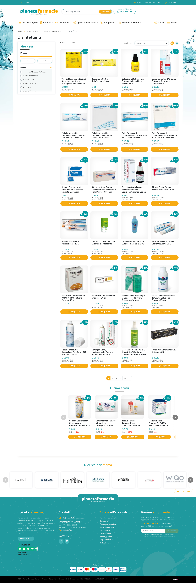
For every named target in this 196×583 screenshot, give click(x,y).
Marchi (160, 22)
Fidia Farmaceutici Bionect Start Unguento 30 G (164, 242)
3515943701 (124, 11)
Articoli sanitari (32, 31)
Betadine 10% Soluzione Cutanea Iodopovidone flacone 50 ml (133, 81)
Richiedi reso (105, 543)
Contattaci (171, 2)
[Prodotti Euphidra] (72, 480)
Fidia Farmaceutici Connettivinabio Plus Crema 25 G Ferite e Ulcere (134, 135)
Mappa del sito (106, 540)
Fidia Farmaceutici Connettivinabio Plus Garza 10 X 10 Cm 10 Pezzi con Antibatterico (164, 136)
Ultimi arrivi (105, 530)
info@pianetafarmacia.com (73, 518)
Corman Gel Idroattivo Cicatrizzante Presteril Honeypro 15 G (79, 424)
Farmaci (48, 22)
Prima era (64, 91)
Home (20, 31)
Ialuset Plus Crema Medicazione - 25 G (70, 242)
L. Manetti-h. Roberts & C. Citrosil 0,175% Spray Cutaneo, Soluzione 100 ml (134, 352)
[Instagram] (67, 541)
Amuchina (27, 87)
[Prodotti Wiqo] (175, 480)
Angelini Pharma (29, 91)
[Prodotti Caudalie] (21, 480)
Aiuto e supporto (107, 527)
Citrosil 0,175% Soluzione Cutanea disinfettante (103, 242)
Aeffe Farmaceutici (30, 76)
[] (51, 68)
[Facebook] (61, 541)
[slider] (21, 56)
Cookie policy (105, 533)
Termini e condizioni (108, 518)
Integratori (110, 22)
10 (125, 378)
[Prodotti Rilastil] (47, 480)
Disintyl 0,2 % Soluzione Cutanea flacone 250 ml (133, 242)
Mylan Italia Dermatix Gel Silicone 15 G (164, 351)
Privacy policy (106, 537)
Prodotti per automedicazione (53, 31)
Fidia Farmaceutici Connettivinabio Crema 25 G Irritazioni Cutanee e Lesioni (73, 136)
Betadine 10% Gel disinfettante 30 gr (100, 80)
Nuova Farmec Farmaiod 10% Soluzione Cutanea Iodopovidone (131, 424)
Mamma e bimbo (131, 22)
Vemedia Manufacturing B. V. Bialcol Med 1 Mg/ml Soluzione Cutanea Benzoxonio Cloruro (134, 299)
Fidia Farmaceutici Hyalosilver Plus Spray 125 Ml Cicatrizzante (73, 352)
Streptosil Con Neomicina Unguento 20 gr (103, 296)
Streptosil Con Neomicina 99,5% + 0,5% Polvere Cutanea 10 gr (73, 298)
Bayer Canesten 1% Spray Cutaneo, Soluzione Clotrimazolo (164, 81)
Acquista (74, 95)
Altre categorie (30, 22)
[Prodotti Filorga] (123, 480)
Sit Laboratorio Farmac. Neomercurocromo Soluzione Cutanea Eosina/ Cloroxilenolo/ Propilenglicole (134, 192)
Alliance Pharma (29, 83)
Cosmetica (65, 22)
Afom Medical (28, 79)
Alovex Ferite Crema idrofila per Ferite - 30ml (163, 188)
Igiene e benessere (87, 22)
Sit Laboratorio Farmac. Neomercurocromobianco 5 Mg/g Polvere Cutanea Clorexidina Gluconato (104, 191)
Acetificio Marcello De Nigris (34, 72)
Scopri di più (25, 539)
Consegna (104, 521)
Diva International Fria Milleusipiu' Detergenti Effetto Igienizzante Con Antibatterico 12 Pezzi (106, 425)
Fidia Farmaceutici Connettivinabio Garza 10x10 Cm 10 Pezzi (102, 135)
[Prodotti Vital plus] (149, 480)
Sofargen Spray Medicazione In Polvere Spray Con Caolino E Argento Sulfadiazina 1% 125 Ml (103, 354)
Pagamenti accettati (108, 524)
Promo (173, 22)
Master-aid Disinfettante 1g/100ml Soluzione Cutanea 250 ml (163, 298)
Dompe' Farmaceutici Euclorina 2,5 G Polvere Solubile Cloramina (72, 189)
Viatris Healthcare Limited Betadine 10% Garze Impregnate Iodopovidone (73, 81)
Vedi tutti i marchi (183, 491)
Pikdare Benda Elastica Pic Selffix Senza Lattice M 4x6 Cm (158, 424)
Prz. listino (64, 89)
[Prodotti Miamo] (98, 480)
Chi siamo (25, 2)
